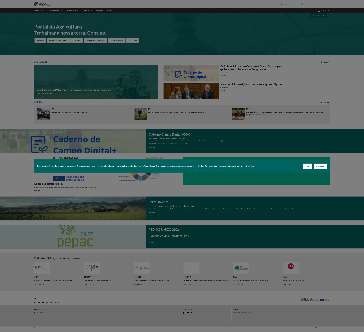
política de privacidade (245, 166)
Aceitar (307, 166)
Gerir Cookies (320, 166)
